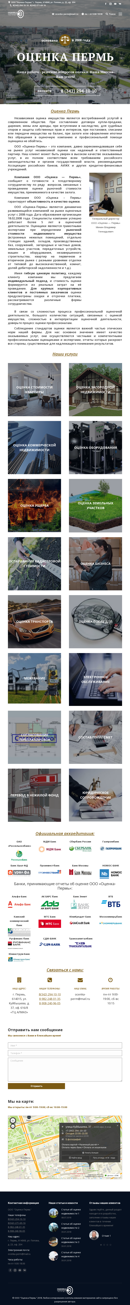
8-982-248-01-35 (49, 999)
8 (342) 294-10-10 (79, 91)
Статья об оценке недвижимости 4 (71, 1254)
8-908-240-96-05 (49, 1003)
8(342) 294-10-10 (21, 5)
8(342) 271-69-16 (38, 5)
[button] (101, 1245)
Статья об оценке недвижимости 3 (71, 1240)
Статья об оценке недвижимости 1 (71, 1211)
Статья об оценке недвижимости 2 (71, 1225)
